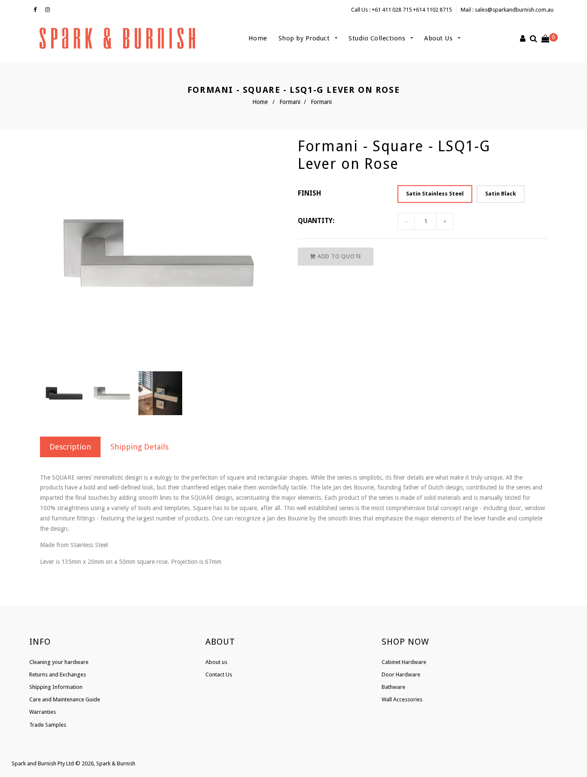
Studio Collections (378, 38)
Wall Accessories (402, 699)
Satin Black (500, 193)
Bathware (393, 687)
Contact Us (218, 674)
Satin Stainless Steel (435, 193)
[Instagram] (49, 10)
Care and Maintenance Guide (64, 699)
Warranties (42, 712)
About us (216, 662)
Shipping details (139, 446)
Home (257, 38)
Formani (289, 101)
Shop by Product (305, 38)
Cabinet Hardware (404, 662)
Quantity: (316, 221)
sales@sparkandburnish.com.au (514, 9)
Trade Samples (47, 725)
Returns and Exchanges (57, 674)
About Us (439, 38)
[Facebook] (37, 10)
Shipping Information (56, 687)
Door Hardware (401, 674)
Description (70, 446)
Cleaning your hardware (59, 662)
